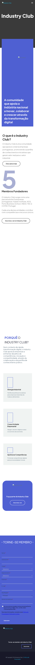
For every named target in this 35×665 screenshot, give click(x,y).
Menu (32, 3)
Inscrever (26, 646)
